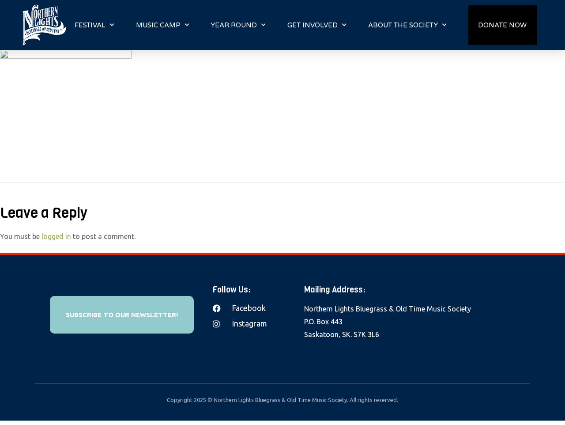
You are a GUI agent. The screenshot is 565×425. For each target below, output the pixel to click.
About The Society (403, 25)
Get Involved (312, 25)
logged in (56, 236)
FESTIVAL (90, 25)
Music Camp (158, 25)
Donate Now (502, 25)
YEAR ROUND (234, 25)
